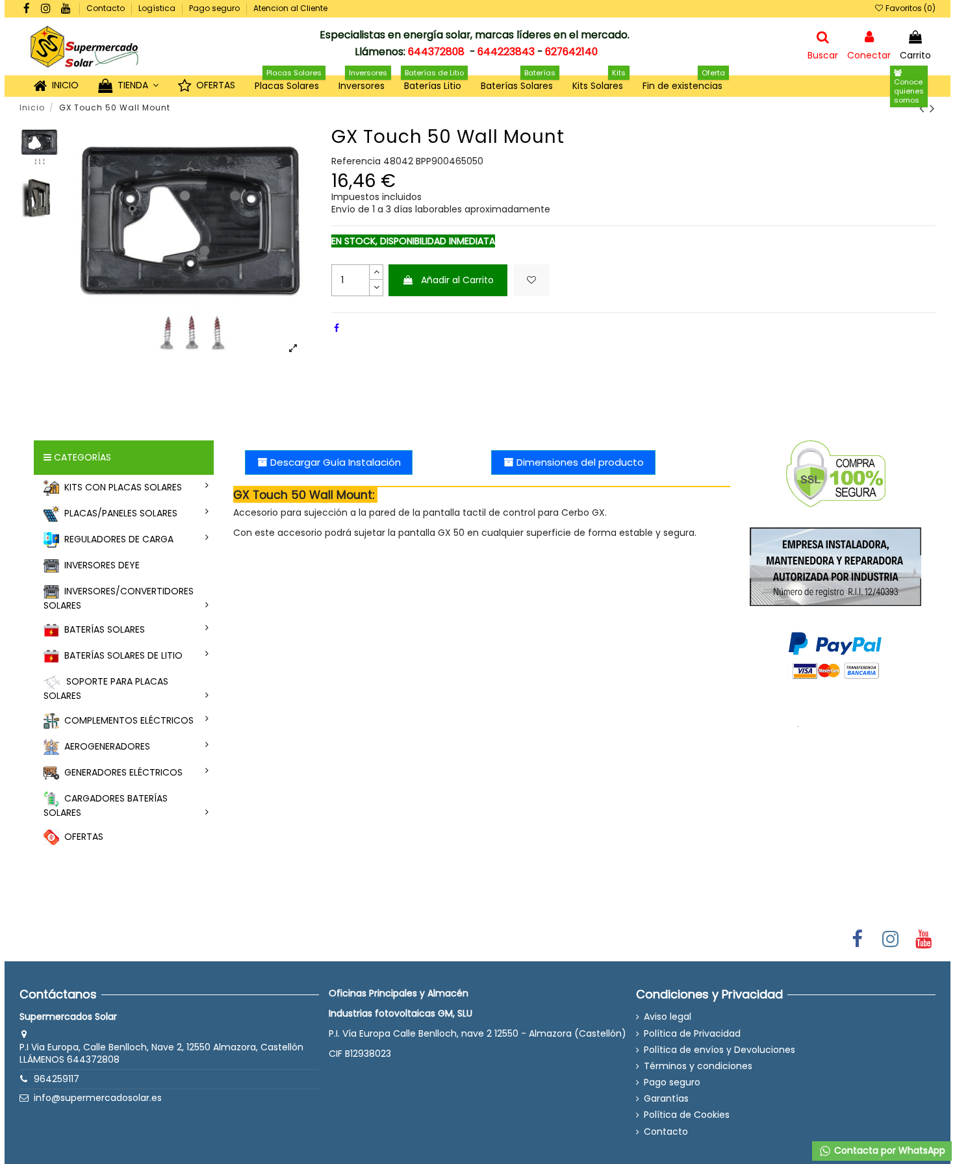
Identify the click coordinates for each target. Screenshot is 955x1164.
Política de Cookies (687, 1115)
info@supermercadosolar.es (98, 1097)
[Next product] (933, 108)
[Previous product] (924, 108)
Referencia (356, 161)
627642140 (571, 51)
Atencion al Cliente (290, 8)
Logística (157, 8)
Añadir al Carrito (457, 279)
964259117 (56, 1078)
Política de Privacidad (692, 1034)
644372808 (436, 51)
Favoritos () (910, 8)
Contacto (106, 8)
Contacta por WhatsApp (888, 1150)
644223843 (506, 51)
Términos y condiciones (698, 1066)
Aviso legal (667, 1017)
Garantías (666, 1099)
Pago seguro (215, 8)
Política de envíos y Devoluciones (719, 1050)
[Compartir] (336, 328)
